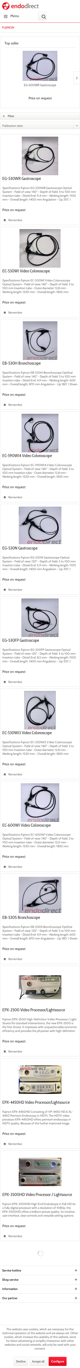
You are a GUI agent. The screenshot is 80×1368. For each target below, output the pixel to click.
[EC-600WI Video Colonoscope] (40, 802)
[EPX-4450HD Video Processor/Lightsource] (40, 1079)
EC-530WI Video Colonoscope (26, 271)
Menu (14, 16)
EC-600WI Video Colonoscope (26, 825)
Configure (57, 1361)
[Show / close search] (42, 16)
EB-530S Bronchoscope (21, 917)
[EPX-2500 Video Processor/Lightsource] (40, 987)
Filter (10, 116)
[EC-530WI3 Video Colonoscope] (40, 710)
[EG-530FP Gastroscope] (40, 617)
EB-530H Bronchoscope (21, 363)
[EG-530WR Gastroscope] (40, 156)
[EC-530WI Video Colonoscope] (40, 248)
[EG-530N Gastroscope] (40, 525)
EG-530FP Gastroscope (20, 640)
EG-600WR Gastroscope (40, 85)
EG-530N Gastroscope (20, 548)
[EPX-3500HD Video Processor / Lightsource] (40, 1172)
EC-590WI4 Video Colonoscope (27, 455)
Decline (21, 1361)
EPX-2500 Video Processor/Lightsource (33, 1010)
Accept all (38, 1361)
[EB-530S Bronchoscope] (40, 895)
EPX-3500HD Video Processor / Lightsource (37, 1194)
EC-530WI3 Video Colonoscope (27, 733)
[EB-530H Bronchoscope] (40, 340)
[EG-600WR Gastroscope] (40, 66)
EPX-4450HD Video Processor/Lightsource (36, 1102)
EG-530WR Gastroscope (21, 178)
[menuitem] (10, 16)
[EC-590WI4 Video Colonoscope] (40, 433)
